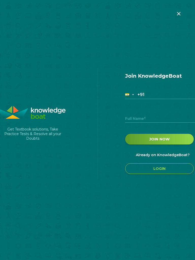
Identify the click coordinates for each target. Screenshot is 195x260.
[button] (130, 94)
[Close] (179, 14)
